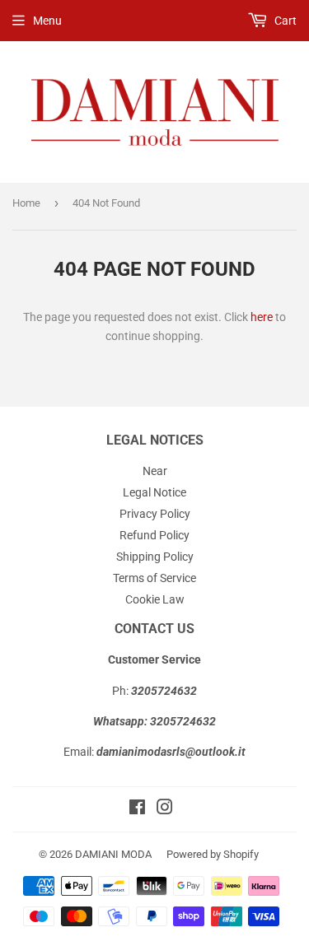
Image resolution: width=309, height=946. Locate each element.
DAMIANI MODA (113, 854)
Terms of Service (154, 578)
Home (26, 203)
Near (155, 471)
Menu (47, 20)
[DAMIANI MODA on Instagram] (165, 809)
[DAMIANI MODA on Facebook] (137, 809)
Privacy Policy (154, 513)
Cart (284, 20)
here (261, 317)
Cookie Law (155, 599)
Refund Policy (154, 535)
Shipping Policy (155, 556)
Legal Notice (154, 492)
